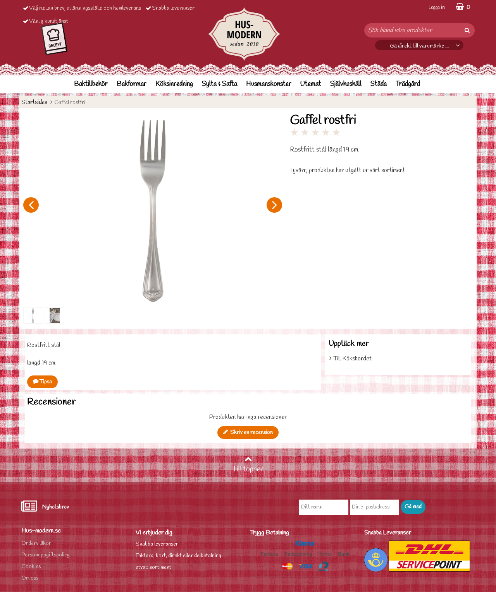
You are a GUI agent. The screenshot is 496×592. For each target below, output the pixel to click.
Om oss (29, 578)
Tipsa (45, 382)
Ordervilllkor (36, 543)
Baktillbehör (91, 84)
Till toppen (248, 469)
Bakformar (131, 84)
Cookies (31, 566)
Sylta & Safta (219, 84)
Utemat (310, 84)
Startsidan (34, 102)
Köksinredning (174, 84)
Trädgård (408, 84)
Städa (378, 84)
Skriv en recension (250, 432)
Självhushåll (346, 84)
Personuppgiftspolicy (45, 555)
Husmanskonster (268, 84)
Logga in (437, 7)
